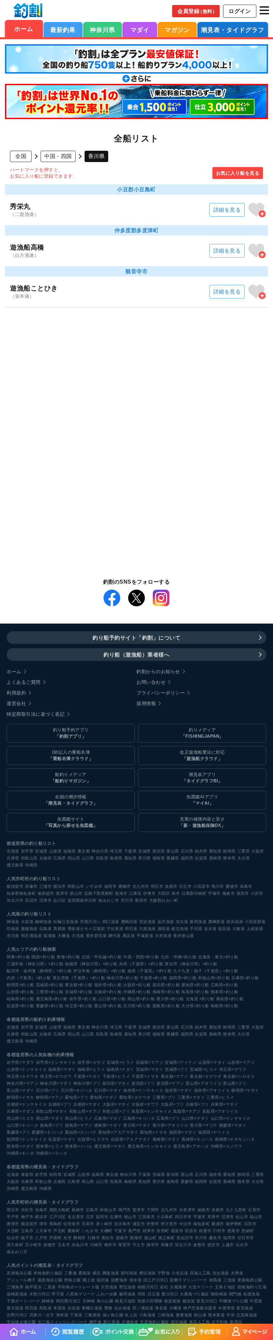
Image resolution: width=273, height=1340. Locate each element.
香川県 (144, 858)
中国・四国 (58, 156)
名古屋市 (76, 1217)
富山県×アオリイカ (204, 1083)
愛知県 (215, 851)
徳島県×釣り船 (166, 1006)
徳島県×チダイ (108, 1125)
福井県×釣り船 (108, 985)
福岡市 (110, 886)
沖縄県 (31, 865)
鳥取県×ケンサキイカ (151, 1111)
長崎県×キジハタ (197, 1139)
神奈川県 (102, 30)
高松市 (108, 1238)
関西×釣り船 (43, 957)
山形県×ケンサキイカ (27, 1069)
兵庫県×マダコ (20, 1111)
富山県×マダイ (20, 1090)
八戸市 (41, 1238)
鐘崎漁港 (43, 922)
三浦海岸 (15, 1287)
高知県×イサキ (153, 1132)
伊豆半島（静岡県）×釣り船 (99, 971)
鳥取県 (102, 858)
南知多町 (201, 1224)
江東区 (135, 893)
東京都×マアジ (174, 1076)
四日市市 (183, 1217)
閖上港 (89, 1280)
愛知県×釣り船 (195, 985)
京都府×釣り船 (108, 992)
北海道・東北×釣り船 (218, 957)
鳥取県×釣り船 (195, 992)
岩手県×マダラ (20, 1062)
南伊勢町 (234, 1224)
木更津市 (187, 1210)
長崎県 (215, 858)
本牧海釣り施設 (48, 1273)
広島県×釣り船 (224, 985)
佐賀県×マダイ (62, 1139)
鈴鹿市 (205, 1231)
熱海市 (121, 893)
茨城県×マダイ (149, 1069)
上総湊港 (254, 929)
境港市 (177, 1231)
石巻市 (254, 1210)
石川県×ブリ (47, 1090)
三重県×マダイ (191, 1097)
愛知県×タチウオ (135, 1097)
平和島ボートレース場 (78, 1287)
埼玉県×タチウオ (22, 1076)
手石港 (196, 929)
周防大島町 (59, 1210)
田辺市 (31, 900)
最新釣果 (63, 30)
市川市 (127, 900)
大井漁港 (163, 936)
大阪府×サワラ (145, 1104)
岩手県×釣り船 (83, 999)
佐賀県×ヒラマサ (93, 1139)
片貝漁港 (109, 1287)
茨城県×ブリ (176, 1069)
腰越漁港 (29, 929)
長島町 (55, 1224)
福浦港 (49, 936)
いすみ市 (94, 886)
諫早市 (152, 1245)
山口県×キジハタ (22, 1125)
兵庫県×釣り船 (245, 978)
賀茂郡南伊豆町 (82, 900)
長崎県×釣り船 (166, 992)
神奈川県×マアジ (22, 1083)
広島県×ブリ (168, 1118)
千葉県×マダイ (87, 1076)
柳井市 (110, 1245)
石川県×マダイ (108, 1090)
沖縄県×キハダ (20, 1153)
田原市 (191, 1231)
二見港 (49, 1287)
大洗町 (13, 1231)
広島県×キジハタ (139, 1118)
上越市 (227, 1245)
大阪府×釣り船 (137, 985)
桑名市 (215, 1238)
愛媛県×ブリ (18, 1132)
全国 (20, 156)
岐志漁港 (179, 929)
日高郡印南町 (193, 893)
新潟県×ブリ (143, 1083)
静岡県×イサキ (20, 1097)
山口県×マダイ (195, 1118)
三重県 (243, 851)
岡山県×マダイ (50, 1118)
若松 (164, 1287)
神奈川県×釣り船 (122, 978)
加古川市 (15, 900)
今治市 (185, 1224)
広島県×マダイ (108, 1118)
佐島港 (45, 929)
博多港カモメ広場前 (86, 929)
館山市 (76, 893)
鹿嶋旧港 (129, 922)
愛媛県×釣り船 (50, 1006)
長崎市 (78, 1210)
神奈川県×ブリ (87, 1083)
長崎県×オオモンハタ (235, 1139)
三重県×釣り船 (50, 992)
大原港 (27, 922)
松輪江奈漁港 (65, 922)
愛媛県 (172, 858)
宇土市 (139, 1245)
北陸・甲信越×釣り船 (102, 957)
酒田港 (163, 929)
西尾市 (233, 1231)
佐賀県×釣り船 (20, 1006)
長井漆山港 (183, 936)
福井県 (201, 851)
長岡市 (141, 900)
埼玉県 (116, 851)
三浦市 (45, 886)
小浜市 (257, 893)
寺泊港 (13, 936)
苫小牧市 (33, 1245)
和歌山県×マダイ (52, 1111)
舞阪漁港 (111, 1273)
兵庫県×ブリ (197, 1104)
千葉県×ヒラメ (116, 1076)
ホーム (23, 29)
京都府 (45, 858)
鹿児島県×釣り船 (52, 999)
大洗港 (78, 936)
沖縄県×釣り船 (137, 992)
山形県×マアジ (241, 1062)
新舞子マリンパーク (188, 1280)
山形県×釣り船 (20, 992)
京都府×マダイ (87, 1104)
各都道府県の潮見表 (27, 1166)
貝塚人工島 (200, 1273)
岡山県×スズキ (20, 1118)
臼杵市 (219, 1231)
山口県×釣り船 (112, 999)
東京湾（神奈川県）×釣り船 (191, 964)
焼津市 (148, 1231)
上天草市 (43, 1231)
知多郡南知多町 (21, 893)
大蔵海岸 (178, 1287)
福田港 (103, 1280)
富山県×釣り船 (108, 1006)
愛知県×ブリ (76, 1097)
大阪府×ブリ (172, 1104)
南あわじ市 (108, 900)
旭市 (175, 893)
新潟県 (158, 851)
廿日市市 (245, 1238)
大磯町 (106, 1231)
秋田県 (55, 1175)
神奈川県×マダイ (56, 1083)
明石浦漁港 (31, 936)
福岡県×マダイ (183, 1132)
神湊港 (13, 922)
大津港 (237, 1273)
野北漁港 (127, 1287)
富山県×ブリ (234, 1083)
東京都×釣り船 (79, 985)
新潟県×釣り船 (166, 985)
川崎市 (96, 1245)
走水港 (210, 929)
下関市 (152, 1210)
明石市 (157, 886)
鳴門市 (124, 1210)
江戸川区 (57, 1217)
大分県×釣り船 (195, 1006)
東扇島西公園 (249, 1280)
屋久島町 (15, 1245)
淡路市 (171, 886)
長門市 (134, 1231)
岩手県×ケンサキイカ (56, 1062)
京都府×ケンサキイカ (27, 1104)
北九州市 (141, 886)
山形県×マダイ (212, 1062)
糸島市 (246, 886)
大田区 (163, 893)
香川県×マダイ (137, 1125)
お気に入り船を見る (238, 173)
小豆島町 (164, 1217)
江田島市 (146, 1217)
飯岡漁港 (198, 922)
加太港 (182, 922)
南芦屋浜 (33, 1287)
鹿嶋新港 (216, 922)
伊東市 (149, 893)
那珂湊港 (129, 1273)
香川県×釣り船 (170, 999)
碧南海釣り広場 (252, 1287)
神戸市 (27, 1217)
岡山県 (74, 858)
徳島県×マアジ (79, 1125)
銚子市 (27, 1238)
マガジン (177, 30)
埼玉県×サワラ (233, 1069)
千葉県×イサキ (145, 1076)
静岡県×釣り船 (20, 985)
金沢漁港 (165, 922)
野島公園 (72, 1280)
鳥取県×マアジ (187, 1111)
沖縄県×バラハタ (52, 1153)
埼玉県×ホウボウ (56, 1076)
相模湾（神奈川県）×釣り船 (91, 964)
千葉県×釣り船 (153, 978)
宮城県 (41, 851)
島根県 (116, 858)
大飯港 (238, 929)
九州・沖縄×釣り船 (179, 957)
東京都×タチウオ (205, 1076)
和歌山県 (29, 858)
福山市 (256, 1217)
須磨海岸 (119, 1280)
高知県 (130, 858)
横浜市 (59, 886)
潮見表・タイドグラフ (232, 30)
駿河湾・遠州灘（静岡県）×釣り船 (39, 971)
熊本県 (229, 858)
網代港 (114, 936)
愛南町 (74, 1231)
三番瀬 (70, 1273)
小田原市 (201, 886)
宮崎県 (13, 1189)
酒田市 (242, 893)
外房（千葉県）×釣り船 (141, 964)
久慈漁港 (147, 929)
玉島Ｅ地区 (225, 1287)
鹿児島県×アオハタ (191, 1146)
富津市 (62, 893)
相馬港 (215, 1280)
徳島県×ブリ (51, 1125)
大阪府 (257, 851)
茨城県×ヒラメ (203, 1069)
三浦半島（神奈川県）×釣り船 (35, 964)
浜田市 (250, 1224)
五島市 (27, 1231)
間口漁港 (111, 922)
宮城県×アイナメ (180, 1062)
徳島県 (158, 858)
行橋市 (94, 1238)
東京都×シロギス (239, 1076)
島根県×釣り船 (224, 1006)
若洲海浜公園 (19, 1273)
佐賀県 (201, 858)
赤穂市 (49, 1245)
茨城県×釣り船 (50, 985)
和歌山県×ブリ (116, 1111)
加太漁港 (220, 1273)
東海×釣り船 (68, 957)
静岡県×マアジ (50, 1097)
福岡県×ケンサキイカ (27, 1139)
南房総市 (46, 893)
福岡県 (187, 858)
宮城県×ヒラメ (120, 1062)
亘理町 (162, 1231)
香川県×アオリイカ (170, 1125)
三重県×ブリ (164, 1097)
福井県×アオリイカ (212, 1090)
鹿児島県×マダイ (110, 1146)
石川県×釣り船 (137, 1006)
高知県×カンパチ (81, 1132)
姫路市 (203, 1210)
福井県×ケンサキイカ (143, 1090)
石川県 (187, 851)
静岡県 (229, 851)
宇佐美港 (115, 929)
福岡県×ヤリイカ (214, 1132)
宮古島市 (122, 1224)
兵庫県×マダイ (224, 1104)
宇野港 (163, 1273)
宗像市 (31, 886)
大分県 (243, 858)
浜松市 (27, 1210)
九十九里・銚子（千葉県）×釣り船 (205, 971)
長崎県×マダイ (166, 1139)
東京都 (84, 851)
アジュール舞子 (21, 1280)
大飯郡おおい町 (163, 900)
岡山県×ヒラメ (79, 1118)
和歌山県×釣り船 (214, 978)
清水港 (135, 1280)
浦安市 (139, 1224)
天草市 (88, 1224)
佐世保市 (71, 1224)
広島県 (59, 858)
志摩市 (116, 1217)
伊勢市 (152, 1224)
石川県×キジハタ (77, 1090)
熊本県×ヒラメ (50, 1146)
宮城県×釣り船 (79, 992)
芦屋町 (55, 1238)
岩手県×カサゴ (91, 1062)
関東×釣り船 (18, 957)
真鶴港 (59, 929)
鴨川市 (217, 886)
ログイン (240, 11)
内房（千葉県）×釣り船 (29, 978)
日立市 (185, 886)
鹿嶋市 (124, 886)
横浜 (97, 1273)
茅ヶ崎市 (104, 1224)
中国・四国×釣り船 (141, 957)
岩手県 (27, 851)
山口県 (88, 858)
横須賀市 (15, 886)
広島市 (92, 1210)
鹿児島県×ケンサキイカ (150, 1146)
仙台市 (13, 1238)
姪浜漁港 (234, 922)
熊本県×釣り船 (224, 992)
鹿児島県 (15, 865)
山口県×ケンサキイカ (231, 1118)
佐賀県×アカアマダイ (131, 1139)
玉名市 (64, 1245)
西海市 (136, 1238)
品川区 (59, 900)
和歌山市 (76, 886)
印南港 (13, 929)
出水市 (242, 1245)
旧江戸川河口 (155, 1280)
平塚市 (214, 893)
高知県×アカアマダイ (118, 1132)
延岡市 (102, 1217)
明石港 (131, 929)
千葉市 (120, 1231)
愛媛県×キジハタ (47, 1132)
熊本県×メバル (79, 1146)
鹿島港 (84, 1273)
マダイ (140, 30)
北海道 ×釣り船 (200, 999)
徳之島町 (166, 1238)
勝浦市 (232, 886)
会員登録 (197, 11)
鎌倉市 (228, 893)
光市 (67, 1238)
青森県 (27, 1175)
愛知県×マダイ (104, 1097)
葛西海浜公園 (50, 1280)
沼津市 (45, 900)
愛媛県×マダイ (233, 1125)
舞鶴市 (79, 1238)
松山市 (242, 1217)
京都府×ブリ (60, 1104)
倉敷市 (199, 1245)
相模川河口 (147, 1287)
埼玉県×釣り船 (79, 1006)
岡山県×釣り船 (141, 999)
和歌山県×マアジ (85, 1111)
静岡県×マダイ (245, 1090)
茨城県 (144, 851)
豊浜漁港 (147, 1273)
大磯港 (64, 936)
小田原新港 (255, 922)
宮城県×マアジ (149, 1062)
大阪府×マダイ (116, 1104)
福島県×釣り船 (20, 999)
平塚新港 (144, 936)
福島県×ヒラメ (91, 1069)
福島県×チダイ (120, 1069)
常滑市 (213, 1217)
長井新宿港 (96, 936)
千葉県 (130, 851)
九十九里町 (236, 1210)
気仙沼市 (184, 1238)
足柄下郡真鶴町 (99, 893)
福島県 (69, 851)
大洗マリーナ (200, 1287)
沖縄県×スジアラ (226, 1146)
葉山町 (150, 1238)
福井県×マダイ (178, 1090)
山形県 (55, 851)
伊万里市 (169, 1224)
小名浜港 (179, 1273)
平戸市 (13, 1217)
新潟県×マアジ (170, 1083)
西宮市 (213, 1245)
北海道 (13, 851)
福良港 (224, 929)
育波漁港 (147, 922)
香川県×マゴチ (203, 1125)
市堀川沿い (90, 922)
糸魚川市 (80, 1245)
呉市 (90, 1217)
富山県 (172, 851)
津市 (43, 1224)
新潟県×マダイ (116, 1083)
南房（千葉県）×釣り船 (150, 971)
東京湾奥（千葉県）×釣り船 (79, 978)
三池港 (229, 1280)
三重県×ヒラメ (220, 1097)
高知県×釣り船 (230, 999)
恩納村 (247, 1231)
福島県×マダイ (62, 1069)
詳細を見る (227, 210)
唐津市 (13, 1224)
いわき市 (90, 1231)
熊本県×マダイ (20, 1146)
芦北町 (59, 1231)
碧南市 (122, 1238)
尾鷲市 (124, 1245)
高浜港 (129, 936)
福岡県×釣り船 (183, 978)
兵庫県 (13, 858)
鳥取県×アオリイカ (220, 1111)
